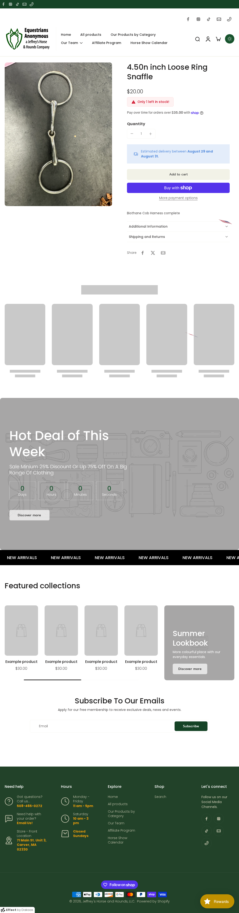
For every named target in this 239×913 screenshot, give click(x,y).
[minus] (132, 133)
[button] (178, 174)
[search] (197, 39)
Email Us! (25, 823)
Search (160, 797)
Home (113, 797)
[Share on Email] (163, 253)
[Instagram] (10, 4)
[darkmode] (229, 39)
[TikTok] (17, 4)
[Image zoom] (58, 134)
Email (43, 726)
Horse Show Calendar (117, 840)
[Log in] (208, 39)
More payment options (178, 198)
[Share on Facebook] (142, 253)
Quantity (136, 124)
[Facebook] (3, 4)
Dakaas (27, 910)
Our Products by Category (121, 813)
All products (118, 804)
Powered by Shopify (153, 901)
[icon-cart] (218, 39)
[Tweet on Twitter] (153, 253)
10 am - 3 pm (80, 820)
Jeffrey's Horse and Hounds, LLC (108, 901)
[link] (190, 669)
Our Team (116, 823)
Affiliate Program (121, 830)
